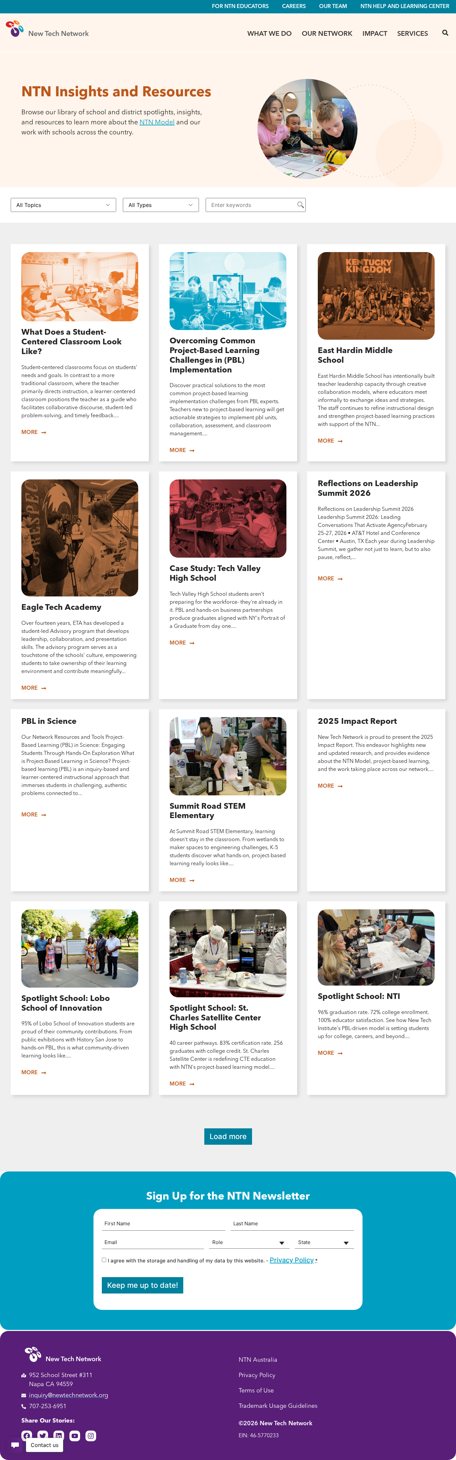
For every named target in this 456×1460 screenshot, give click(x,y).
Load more (228, 1136)
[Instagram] (90, 1436)
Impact (375, 34)
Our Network (327, 34)
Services (412, 34)
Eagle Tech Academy (61, 608)
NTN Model (157, 122)
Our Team (333, 6)
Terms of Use (256, 1391)
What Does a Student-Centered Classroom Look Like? (71, 342)
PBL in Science (48, 722)
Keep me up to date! (142, 1285)
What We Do (269, 34)
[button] (445, 32)
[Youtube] (74, 1436)
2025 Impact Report (357, 722)
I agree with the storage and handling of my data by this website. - (213, 1260)
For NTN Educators (240, 6)
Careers (294, 6)
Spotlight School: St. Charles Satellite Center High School (215, 1018)
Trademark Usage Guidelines (278, 1406)
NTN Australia (258, 1360)
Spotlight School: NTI (359, 997)
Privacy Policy (292, 1260)
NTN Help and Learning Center (405, 6)
